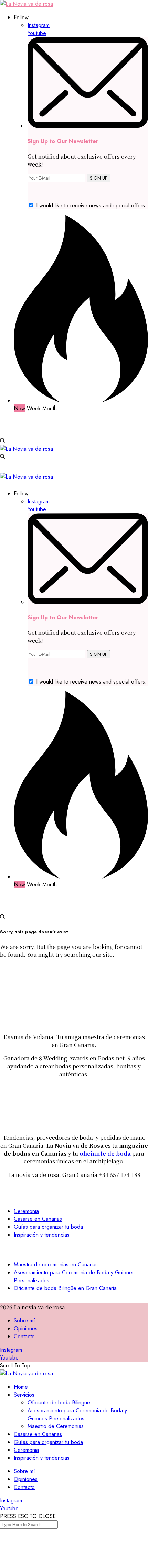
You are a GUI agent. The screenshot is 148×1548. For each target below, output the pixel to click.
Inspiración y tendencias (42, 1235)
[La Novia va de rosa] (26, 4)
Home (21, 1387)
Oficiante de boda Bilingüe (59, 1403)
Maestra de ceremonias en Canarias (56, 1265)
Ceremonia (26, 1211)
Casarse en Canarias (38, 1219)
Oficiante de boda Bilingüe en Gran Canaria (65, 1288)
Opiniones (26, 1328)
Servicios (24, 1395)
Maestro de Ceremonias (56, 1426)
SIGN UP (98, 178)
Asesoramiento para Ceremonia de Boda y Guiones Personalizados (77, 1414)
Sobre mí (24, 1321)
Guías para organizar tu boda (48, 1227)
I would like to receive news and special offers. (91, 205)
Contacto (24, 1336)
